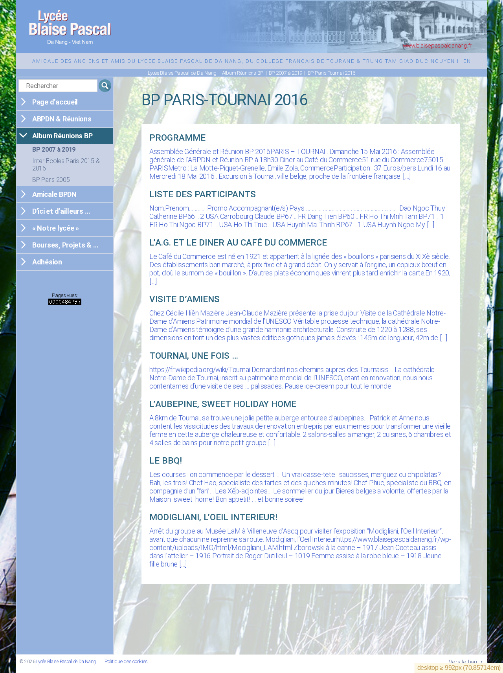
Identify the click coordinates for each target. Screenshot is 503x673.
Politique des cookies (126, 661)
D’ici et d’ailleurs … (61, 211)
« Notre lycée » (55, 228)
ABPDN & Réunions (62, 119)
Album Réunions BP (62, 136)
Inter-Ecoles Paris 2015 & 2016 (65, 164)
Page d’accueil (55, 102)
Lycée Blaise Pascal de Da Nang (66, 661)
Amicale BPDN (54, 194)
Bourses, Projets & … (65, 245)
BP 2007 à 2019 (53, 149)
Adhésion (47, 262)
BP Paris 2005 (51, 179)
